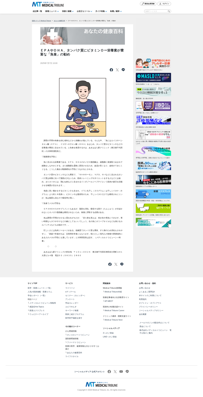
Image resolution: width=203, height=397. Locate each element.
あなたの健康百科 (59, 21)
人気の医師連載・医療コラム (40, 292)
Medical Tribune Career (114, 310)
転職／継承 (115, 11)
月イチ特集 (100, 11)
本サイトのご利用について (150, 295)
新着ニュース (51, 11)
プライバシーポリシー (148, 307)
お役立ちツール (83, 11)
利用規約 (142, 299)
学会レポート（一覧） (37, 295)
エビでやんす (71, 307)
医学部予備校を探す (73, 318)
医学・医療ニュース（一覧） (40, 288)
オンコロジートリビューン (78, 335)
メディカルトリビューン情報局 (42, 303)
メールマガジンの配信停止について (154, 323)
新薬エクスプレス (37, 310)
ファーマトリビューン (76, 342)
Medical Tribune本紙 (113, 292)
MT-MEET (109, 301)
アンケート (70, 299)
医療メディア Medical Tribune (41, 21)
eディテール (70, 292)
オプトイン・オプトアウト (150, 303)
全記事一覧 (37, 11)
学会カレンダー (71, 303)
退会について (145, 326)
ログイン (165, 4)
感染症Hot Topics (36, 307)
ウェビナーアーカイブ (38, 314)
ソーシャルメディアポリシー (151, 310)
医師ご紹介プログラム (74, 314)
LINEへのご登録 (110, 337)
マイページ (70, 288)
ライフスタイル (71, 356)
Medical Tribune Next (113, 320)
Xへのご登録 (108, 333)
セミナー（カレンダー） (75, 295)
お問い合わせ (144, 288)
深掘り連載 (66, 11)
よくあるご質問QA (147, 292)
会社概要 (142, 314)
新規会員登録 (149, 4)
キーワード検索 (71, 310)
